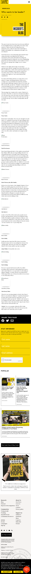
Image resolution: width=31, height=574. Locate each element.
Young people (5, 511)
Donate (18, 523)
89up (6, 557)
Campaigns (4, 523)
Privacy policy (19, 509)
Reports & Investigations (8, 505)
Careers (18, 504)
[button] (29, 2)
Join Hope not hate (6, 535)
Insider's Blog (6, 8)
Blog (2, 502)
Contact (18, 507)
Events (3, 522)
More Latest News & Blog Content (10, 445)
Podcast (3, 504)
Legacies (18, 520)
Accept (6, 572)
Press (17, 505)
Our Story (18, 502)
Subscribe (18, 522)
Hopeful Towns (5, 514)
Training (3, 513)
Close (18, 572)
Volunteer (18, 514)
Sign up (3, 525)
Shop (17, 518)
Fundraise (18, 516)
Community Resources (7, 516)
